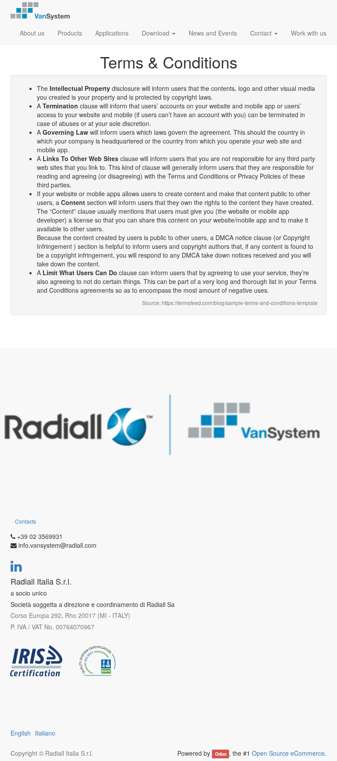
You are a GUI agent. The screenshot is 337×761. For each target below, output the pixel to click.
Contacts (25, 521)
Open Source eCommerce (288, 753)
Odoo (220, 753)
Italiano (45, 733)
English (21, 733)
